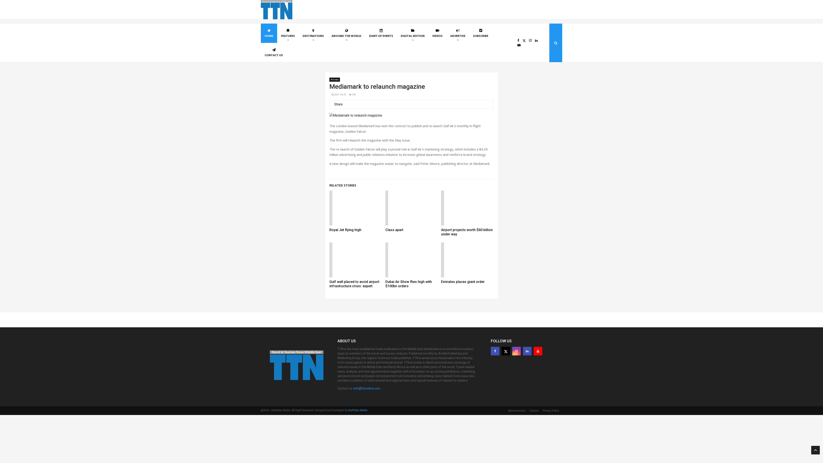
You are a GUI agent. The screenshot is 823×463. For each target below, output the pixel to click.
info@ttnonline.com (366, 388)
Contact (534, 410)
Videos (437, 36)
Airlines (335, 79)
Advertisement (517, 410)
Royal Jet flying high (345, 230)
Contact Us (274, 55)
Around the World (346, 36)
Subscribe (480, 36)
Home (269, 36)
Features (288, 36)
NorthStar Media (357, 410)
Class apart (394, 230)
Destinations (313, 36)
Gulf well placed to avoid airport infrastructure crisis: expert (354, 284)
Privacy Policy (551, 410)
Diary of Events (381, 36)
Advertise (457, 36)
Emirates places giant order (463, 282)
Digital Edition (413, 36)
